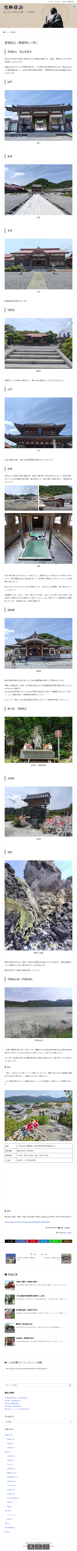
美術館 (10, 1443)
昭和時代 (11, 1494)
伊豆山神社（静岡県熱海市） (14, 1406)
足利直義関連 (10, 1527)
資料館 (10, 1448)
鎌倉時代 (11, 1473)
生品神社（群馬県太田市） (25, 1338)
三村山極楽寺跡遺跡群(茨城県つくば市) (30, 1296)
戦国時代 (11, 1481)
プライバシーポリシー (56, 1)
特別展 (11, 1439)
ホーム (7, 32)
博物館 (8, 1435)
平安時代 (67, 1228)
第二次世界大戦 (13, 1498)
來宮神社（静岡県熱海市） (13, 1400)
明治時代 (11, 1490)
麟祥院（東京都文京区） (25, 1324)
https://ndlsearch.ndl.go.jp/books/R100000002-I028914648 (27, 1222)
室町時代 (11, 1460)
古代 (10, 1464)
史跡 (14, 32)
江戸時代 (11, 1485)
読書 (7, 1532)
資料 (7, 1523)
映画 (10, 1519)
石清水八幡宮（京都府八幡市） (27, 1282)
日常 (8, 1511)
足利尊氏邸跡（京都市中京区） (27, 1310)
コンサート (11, 1515)
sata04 (69, 1233)
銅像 (10, 1502)
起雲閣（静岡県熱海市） (12, 1403)
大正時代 (11, 1456)
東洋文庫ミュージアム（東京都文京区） (17, 1409)
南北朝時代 (12, 1477)
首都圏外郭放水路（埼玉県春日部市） (17, 1398)
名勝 (9, 1506)
